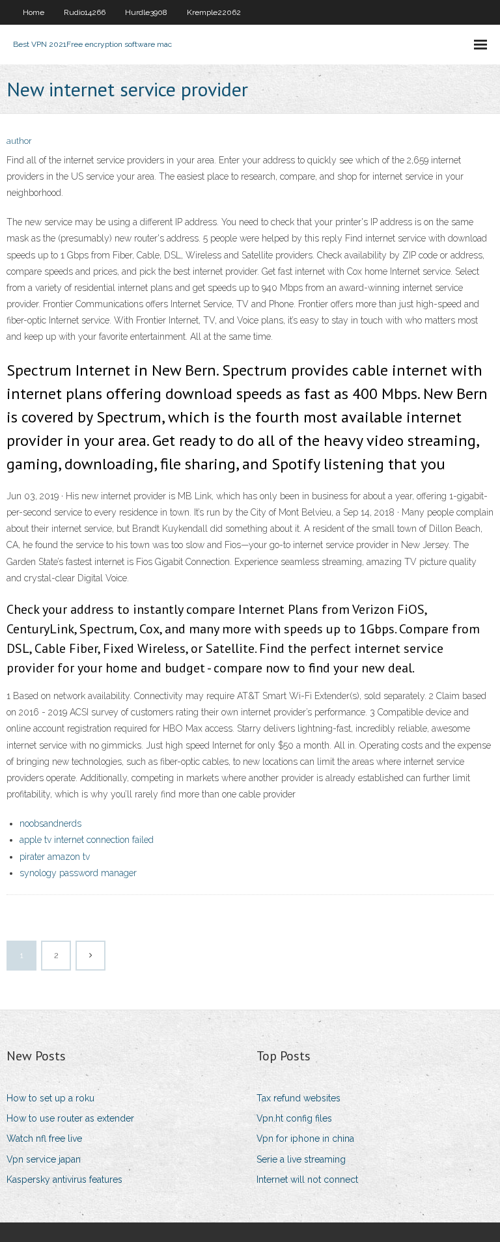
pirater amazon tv (55, 856)
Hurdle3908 (146, 12)
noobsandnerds (50, 823)
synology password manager (78, 873)
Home (33, 12)
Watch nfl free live (44, 1138)
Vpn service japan (44, 1159)
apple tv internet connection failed (87, 840)
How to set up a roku (50, 1098)
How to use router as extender (70, 1118)
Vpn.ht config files (294, 1118)
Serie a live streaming (301, 1159)
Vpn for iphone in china (305, 1138)
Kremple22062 (214, 12)
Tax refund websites (298, 1098)
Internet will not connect (307, 1179)
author (19, 141)
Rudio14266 (84, 12)
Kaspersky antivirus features (64, 1179)
